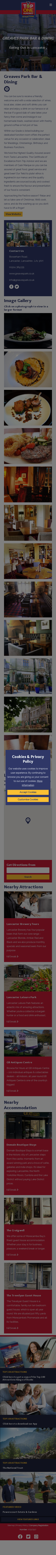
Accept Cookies (28, 792)
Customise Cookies (28, 799)
